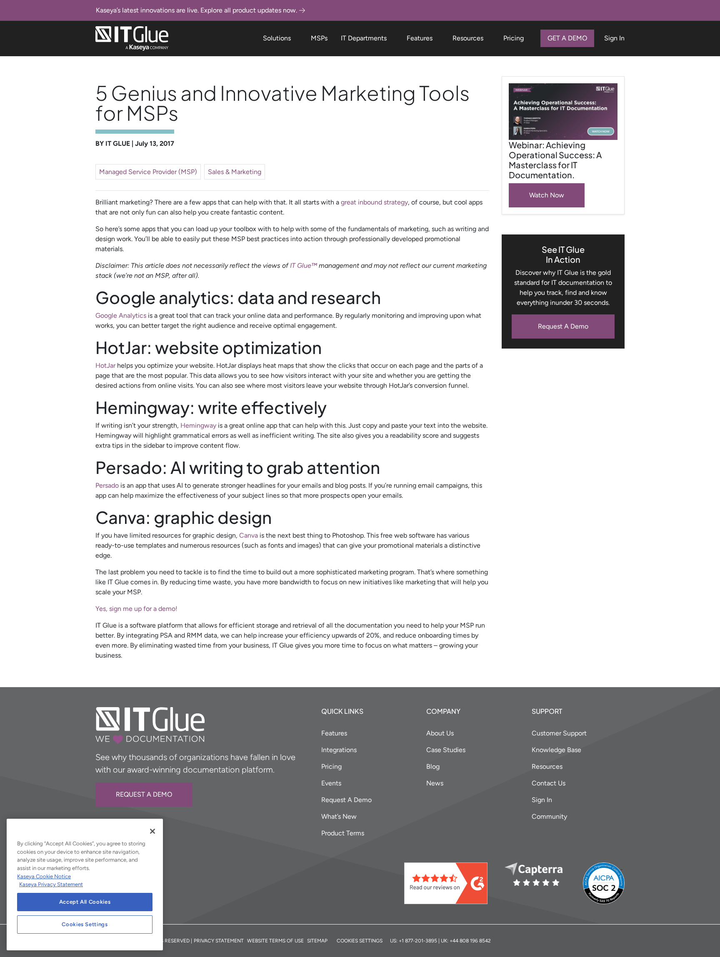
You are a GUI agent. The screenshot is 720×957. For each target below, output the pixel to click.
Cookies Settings (85, 924)
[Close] (152, 831)
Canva (248, 535)
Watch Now (546, 195)
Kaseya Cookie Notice (44, 876)
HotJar (105, 365)
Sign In (614, 38)
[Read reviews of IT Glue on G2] (451, 883)
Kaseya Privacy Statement (51, 884)
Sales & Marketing (234, 172)
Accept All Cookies (85, 902)
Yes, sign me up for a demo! (136, 609)
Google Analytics (120, 315)
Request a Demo (144, 794)
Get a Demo (567, 38)
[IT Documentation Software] (131, 38)
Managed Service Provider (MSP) (148, 172)
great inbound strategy (374, 202)
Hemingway (198, 425)
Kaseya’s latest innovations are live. (196, 10)
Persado (107, 485)
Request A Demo (563, 326)
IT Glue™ (303, 265)
